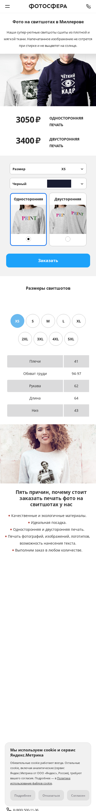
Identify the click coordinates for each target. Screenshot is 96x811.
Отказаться (51, 795)
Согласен (78, 795)
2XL (25, 339)
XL (79, 321)
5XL (71, 339)
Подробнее (22, 795)
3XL (40, 339)
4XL (55, 339)
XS (17, 321)
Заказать (48, 260)
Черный (19, 183)
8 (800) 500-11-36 (88, 6)
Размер (39, 169)
